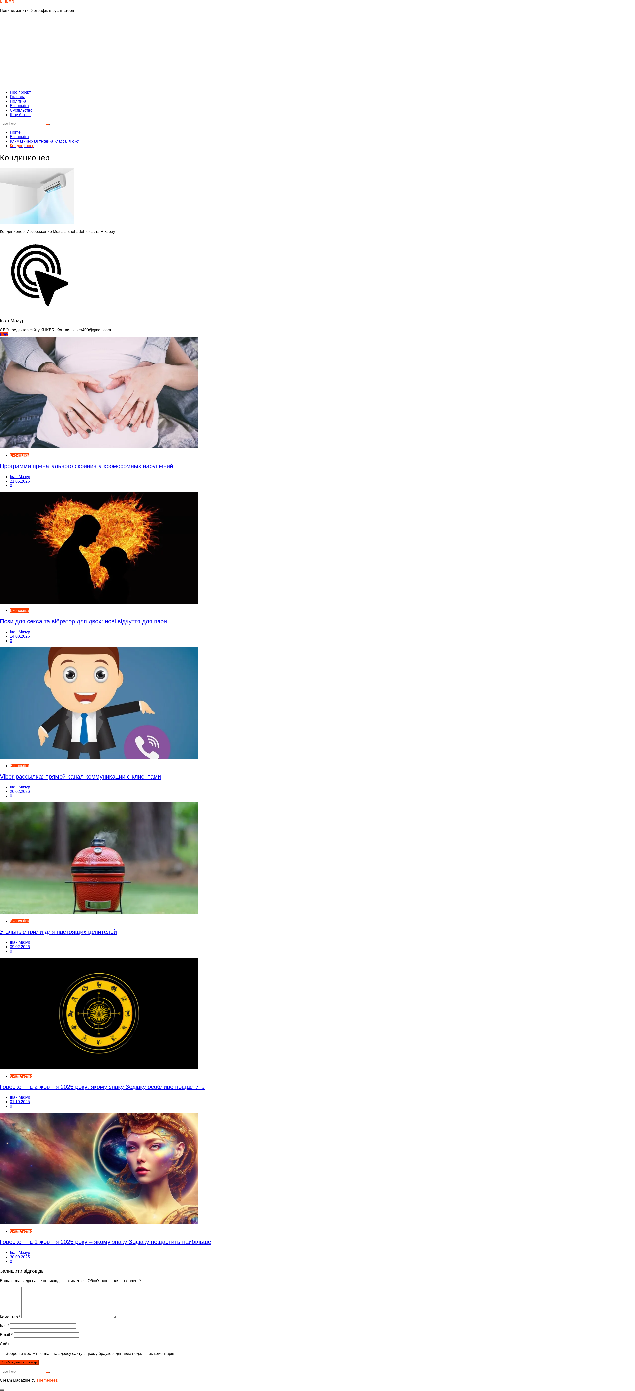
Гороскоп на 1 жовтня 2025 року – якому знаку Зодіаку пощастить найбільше (105, 1242)
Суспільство (21, 110)
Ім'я (4, 1326)
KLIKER (7, 2)
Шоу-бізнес (20, 115)
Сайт (4, 1344)
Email (6, 1335)
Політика (18, 101)
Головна (17, 97)
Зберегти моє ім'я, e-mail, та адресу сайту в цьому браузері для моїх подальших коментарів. (90, 1353)
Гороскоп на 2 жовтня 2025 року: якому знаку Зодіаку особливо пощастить (102, 1086)
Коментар (10, 1317)
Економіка (19, 106)
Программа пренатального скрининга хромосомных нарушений (86, 466)
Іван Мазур (20, 477)
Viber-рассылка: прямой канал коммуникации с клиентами (80, 776)
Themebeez (47, 1380)
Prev (4, 334)
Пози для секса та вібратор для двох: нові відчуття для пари (83, 621)
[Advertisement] (317, 51)
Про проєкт (20, 92)
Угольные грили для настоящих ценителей (58, 931)
